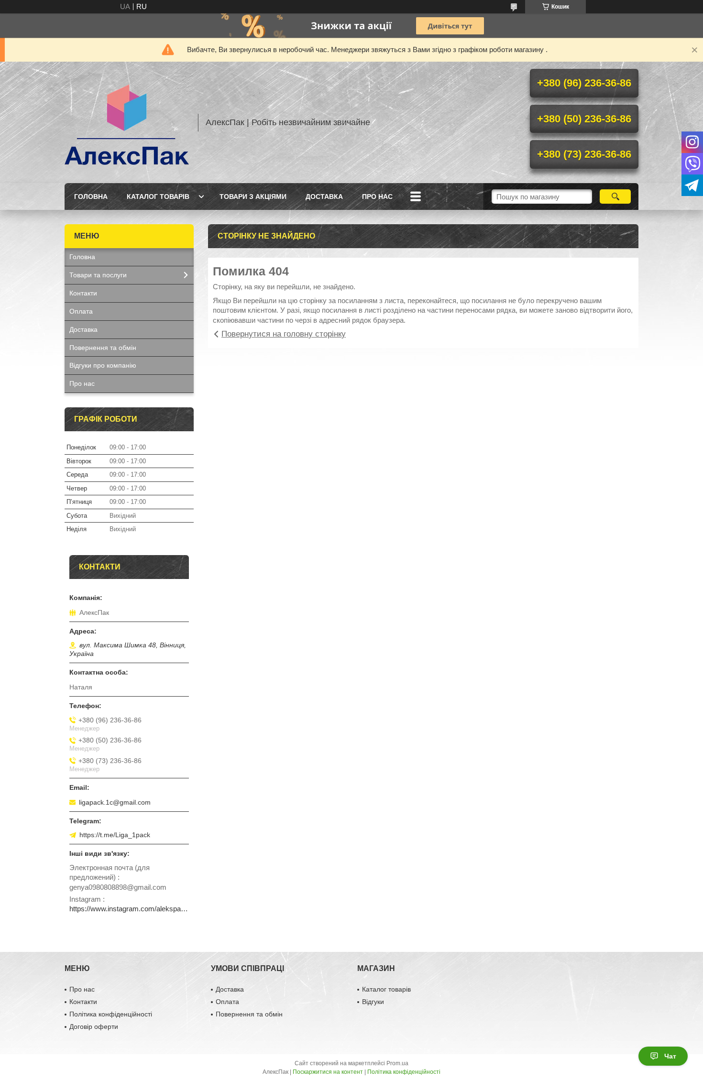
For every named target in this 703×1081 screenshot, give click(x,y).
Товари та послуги (98, 275)
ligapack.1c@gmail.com (115, 802)
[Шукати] (615, 196)
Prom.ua (397, 1063)
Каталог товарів (158, 196)
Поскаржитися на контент (328, 1072)
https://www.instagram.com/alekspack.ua (129, 909)
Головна (91, 196)
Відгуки (373, 1001)
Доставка (324, 196)
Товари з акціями (253, 196)
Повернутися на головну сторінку (283, 333)
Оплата (81, 311)
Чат (670, 1056)
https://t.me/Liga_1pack (114, 835)
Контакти (83, 293)
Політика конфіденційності (110, 1014)
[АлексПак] (127, 122)
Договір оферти (93, 1026)
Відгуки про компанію (102, 365)
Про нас (377, 196)
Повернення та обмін (102, 347)
